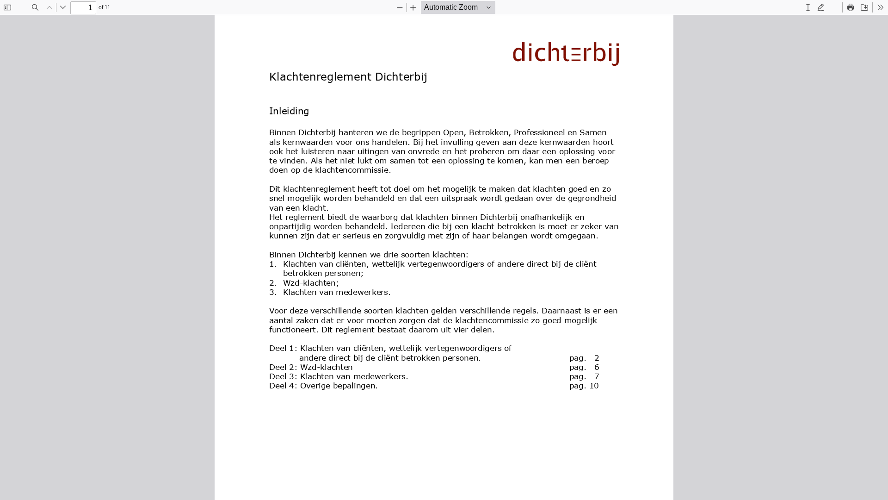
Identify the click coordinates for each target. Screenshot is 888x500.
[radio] (808, 7)
